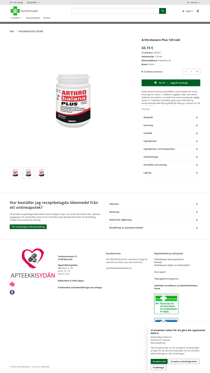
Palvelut (46, 18)
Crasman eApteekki (41, 366)
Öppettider (32, 2)
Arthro (152, 64)
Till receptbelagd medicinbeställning (28, 226)
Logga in (189, 11)
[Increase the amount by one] (197, 72)
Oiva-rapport (160, 272)
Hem (12, 31)
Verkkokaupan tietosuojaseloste (169, 259)
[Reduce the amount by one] (186, 72)
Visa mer (146, 109)
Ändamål (148, 117)
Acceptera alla (159, 361)
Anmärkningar (151, 156)
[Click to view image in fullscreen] (73, 100)
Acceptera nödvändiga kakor (184, 361)
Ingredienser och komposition (159, 148)
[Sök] (162, 11)
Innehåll (148, 133)
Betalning (114, 211)
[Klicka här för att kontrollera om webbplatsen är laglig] (177, 304)
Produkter (15, 18)
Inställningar (158, 367)
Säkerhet (114, 203)
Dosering (148, 125)
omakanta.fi (15, 217)
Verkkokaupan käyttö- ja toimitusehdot (172, 265)
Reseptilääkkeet (33, 18)
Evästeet (158, 262)
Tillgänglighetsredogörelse (166, 278)
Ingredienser (150, 141)
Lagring (147, 172)
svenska (193, 2)
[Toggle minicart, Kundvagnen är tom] (198, 11)
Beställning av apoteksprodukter (126, 227)
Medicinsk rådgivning (120, 219)
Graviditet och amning (155, 164)
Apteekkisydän (29, 11)
